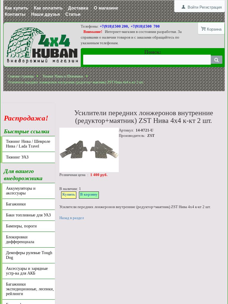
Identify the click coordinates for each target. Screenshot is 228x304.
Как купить (16, 7)
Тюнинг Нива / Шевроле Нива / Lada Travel (28, 143)
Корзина (214, 29)
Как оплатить (48, 7)
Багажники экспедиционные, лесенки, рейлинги (30, 289)
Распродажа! (26, 114)
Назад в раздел (71, 218)
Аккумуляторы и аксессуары (21, 190)
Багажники (16, 204)
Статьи (72, 14)
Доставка (78, 7)
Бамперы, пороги (21, 226)
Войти (193, 7)
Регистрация (211, 7)
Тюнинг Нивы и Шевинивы (62, 76)
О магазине (106, 7)
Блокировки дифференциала (20, 239)
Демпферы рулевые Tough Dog (29, 255)
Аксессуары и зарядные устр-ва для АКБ (27, 271)
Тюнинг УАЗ (17, 157)
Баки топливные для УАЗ (28, 215)
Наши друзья (45, 14)
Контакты (15, 14)
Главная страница (21, 76)
